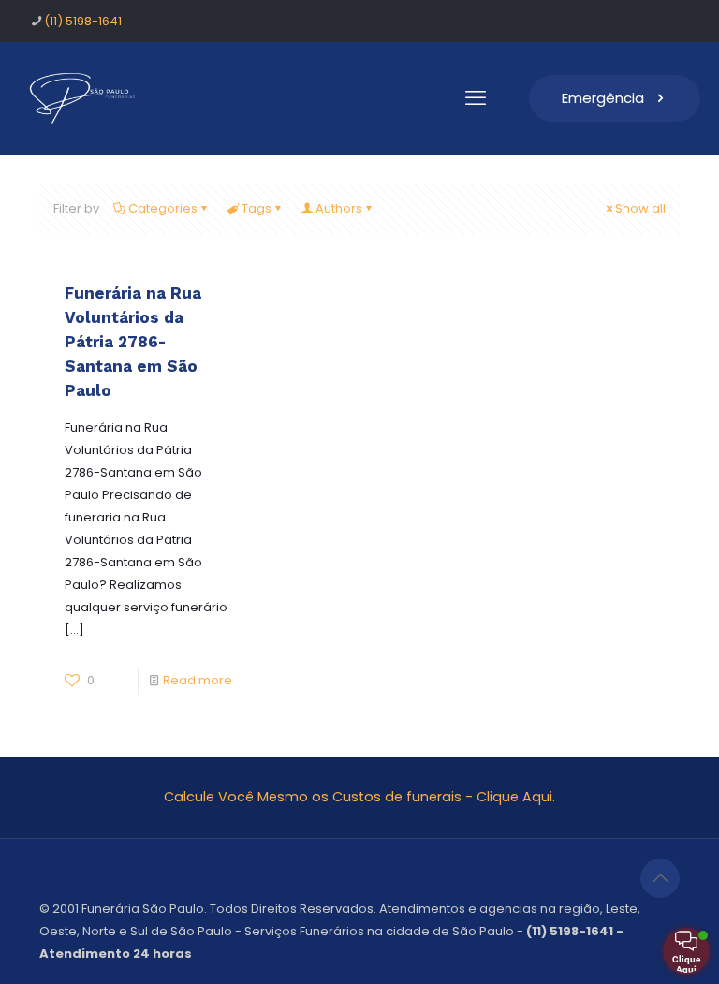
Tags (256, 208)
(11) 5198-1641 (83, 21)
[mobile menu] (476, 98)
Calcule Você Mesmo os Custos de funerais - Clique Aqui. (359, 796)
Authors (338, 208)
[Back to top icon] (660, 878)
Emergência (603, 98)
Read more (197, 680)
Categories (163, 208)
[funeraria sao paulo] (86, 98)
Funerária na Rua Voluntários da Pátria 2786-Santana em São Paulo (133, 342)
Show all (640, 208)
